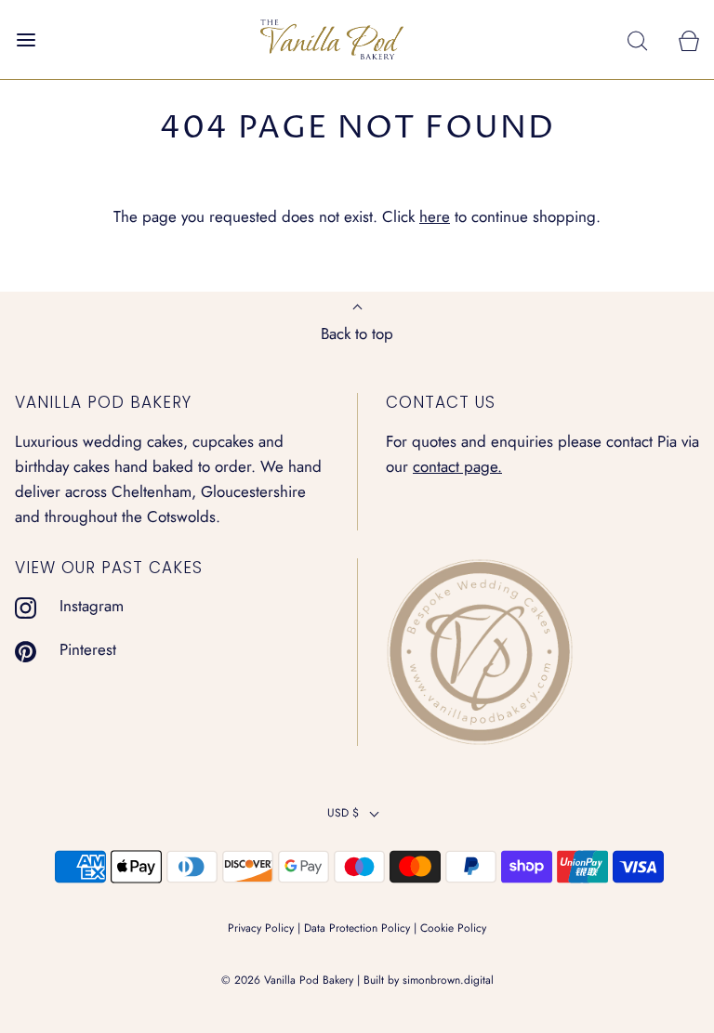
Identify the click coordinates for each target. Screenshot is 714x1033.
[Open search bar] (637, 39)
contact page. (457, 466)
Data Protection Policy (357, 928)
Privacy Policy (261, 928)
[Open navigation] (25, 39)
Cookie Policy (453, 928)
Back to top (357, 333)
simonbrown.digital (448, 980)
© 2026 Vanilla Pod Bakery (287, 980)
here (434, 216)
